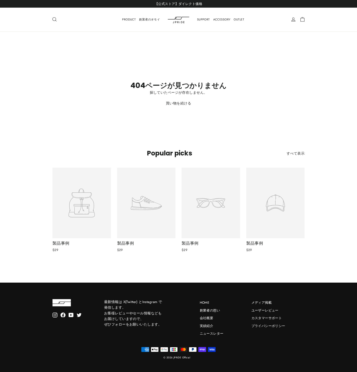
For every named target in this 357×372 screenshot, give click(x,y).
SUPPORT (203, 19)
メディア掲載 (261, 302)
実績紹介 (206, 325)
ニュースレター (212, 333)
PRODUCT (129, 19)
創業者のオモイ (149, 19)
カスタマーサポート (266, 318)
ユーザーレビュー (264, 310)
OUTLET (239, 19)
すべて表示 (296, 153)
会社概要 (206, 318)
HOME (204, 302)
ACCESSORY (222, 19)
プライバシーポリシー (268, 325)
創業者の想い (210, 310)
